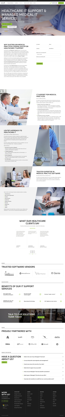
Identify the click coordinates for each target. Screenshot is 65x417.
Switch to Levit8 (35, 0)
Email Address (51, 48)
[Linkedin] (7, 401)
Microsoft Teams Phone (18, 407)
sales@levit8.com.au (6, 398)
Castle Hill (54, 405)
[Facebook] (2, 401)
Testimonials (29, 403)
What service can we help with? (41, 52)
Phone (50, 44)
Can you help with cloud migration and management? (35, 360)
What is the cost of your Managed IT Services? (34, 356)
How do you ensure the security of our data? (33, 364)
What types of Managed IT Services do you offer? (34, 375)
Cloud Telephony (17, 405)
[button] (7, 31)
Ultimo (54, 401)
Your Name (38, 44)
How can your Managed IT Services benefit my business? (36, 371)
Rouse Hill (54, 403)
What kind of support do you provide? (32, 367)
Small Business (42, 407)
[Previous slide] (31, 252)
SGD (62, 415)
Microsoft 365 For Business (18, 403)
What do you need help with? (40, 56)
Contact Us (29, 405)
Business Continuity (17, 401)
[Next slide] (34, 252)
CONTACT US (4, 362)
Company (38, 48)
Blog (28, 401)
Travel (41, 403)
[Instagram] (5, 401)
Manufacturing (42, 401)
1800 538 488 (6, 29)
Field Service (42, 405)
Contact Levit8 (41, 317)
